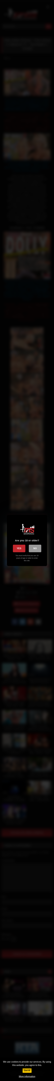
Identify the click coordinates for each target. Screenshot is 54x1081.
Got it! (27, 1070)
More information (27, 1076)
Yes (19, 548)
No (35, 548)
